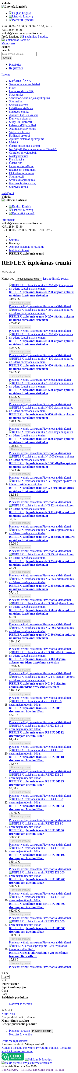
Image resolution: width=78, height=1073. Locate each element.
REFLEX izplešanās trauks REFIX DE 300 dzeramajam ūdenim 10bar (37, 905)
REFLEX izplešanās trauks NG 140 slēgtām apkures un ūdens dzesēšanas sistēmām (37, 685)
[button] (25, 306)
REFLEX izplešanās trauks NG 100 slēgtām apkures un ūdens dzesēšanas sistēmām (37, 660)
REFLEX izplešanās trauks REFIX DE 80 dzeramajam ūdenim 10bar (36, 832)
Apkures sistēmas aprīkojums (26, 246)
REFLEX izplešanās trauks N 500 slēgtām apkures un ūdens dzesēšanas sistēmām (41, 391)
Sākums (14, 239)
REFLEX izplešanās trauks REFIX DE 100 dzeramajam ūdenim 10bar (37, 856)
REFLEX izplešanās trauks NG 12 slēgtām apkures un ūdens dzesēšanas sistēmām (42, 514)
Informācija (8, 219)
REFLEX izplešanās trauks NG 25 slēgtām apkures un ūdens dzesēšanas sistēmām (42, 563)
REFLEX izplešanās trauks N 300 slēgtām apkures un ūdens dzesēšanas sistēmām (41, 342)
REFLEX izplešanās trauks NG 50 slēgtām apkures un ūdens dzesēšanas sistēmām (42, 611)
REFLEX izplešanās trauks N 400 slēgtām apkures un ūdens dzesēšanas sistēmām (41, 367)
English (26, 13)
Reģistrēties (16, 68)
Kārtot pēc (8, 278)
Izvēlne (6, 74)
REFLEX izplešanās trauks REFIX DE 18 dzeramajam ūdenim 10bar (36, 758)
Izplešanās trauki (19, 250)
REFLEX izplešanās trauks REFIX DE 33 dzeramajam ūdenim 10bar (36, 807)
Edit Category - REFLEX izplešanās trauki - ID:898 (33, 1069)
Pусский (29, 19)
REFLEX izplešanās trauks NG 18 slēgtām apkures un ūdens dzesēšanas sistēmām (42, 538)
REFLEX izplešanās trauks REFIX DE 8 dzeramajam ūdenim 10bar (35, 709)
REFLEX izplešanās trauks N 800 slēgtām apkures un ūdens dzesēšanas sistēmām (41, 440)
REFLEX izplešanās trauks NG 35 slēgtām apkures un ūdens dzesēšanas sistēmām (42, 587)
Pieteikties (15, 64)
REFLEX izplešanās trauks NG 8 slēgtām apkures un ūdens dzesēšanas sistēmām (41, 489)
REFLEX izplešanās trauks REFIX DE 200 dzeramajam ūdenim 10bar (37, 881)
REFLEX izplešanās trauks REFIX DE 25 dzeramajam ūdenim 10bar (36, 783)
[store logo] (25, 38)
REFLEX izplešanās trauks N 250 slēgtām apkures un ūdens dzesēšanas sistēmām (41, 318)
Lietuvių (28, 16)
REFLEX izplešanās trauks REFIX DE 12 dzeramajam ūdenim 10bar (36, 734)
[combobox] (19, 54)
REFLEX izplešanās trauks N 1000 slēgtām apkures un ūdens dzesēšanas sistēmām (42, 465)
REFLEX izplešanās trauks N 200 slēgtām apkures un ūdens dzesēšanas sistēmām (41, 293)
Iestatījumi (8, 193)
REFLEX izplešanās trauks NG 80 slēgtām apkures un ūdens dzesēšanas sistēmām (42, 636)
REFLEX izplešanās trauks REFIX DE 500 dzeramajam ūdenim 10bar (37, 930)
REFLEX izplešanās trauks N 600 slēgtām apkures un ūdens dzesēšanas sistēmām (41, 416)
